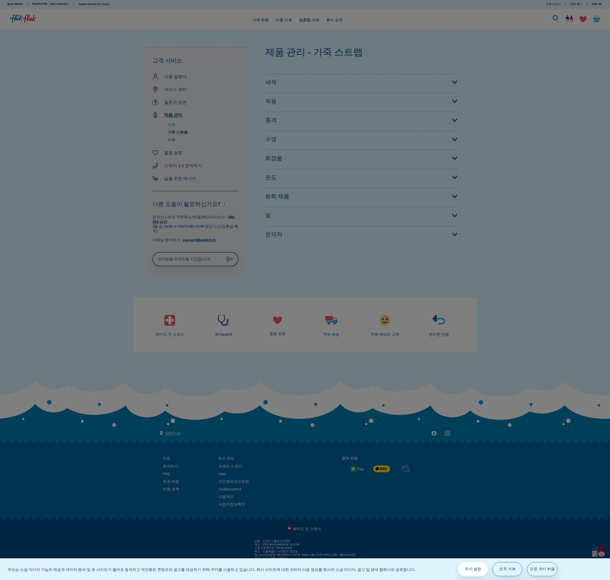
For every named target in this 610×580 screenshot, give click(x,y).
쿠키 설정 (473, 569)
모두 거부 (507, 569)
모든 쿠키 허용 (542, 569)
